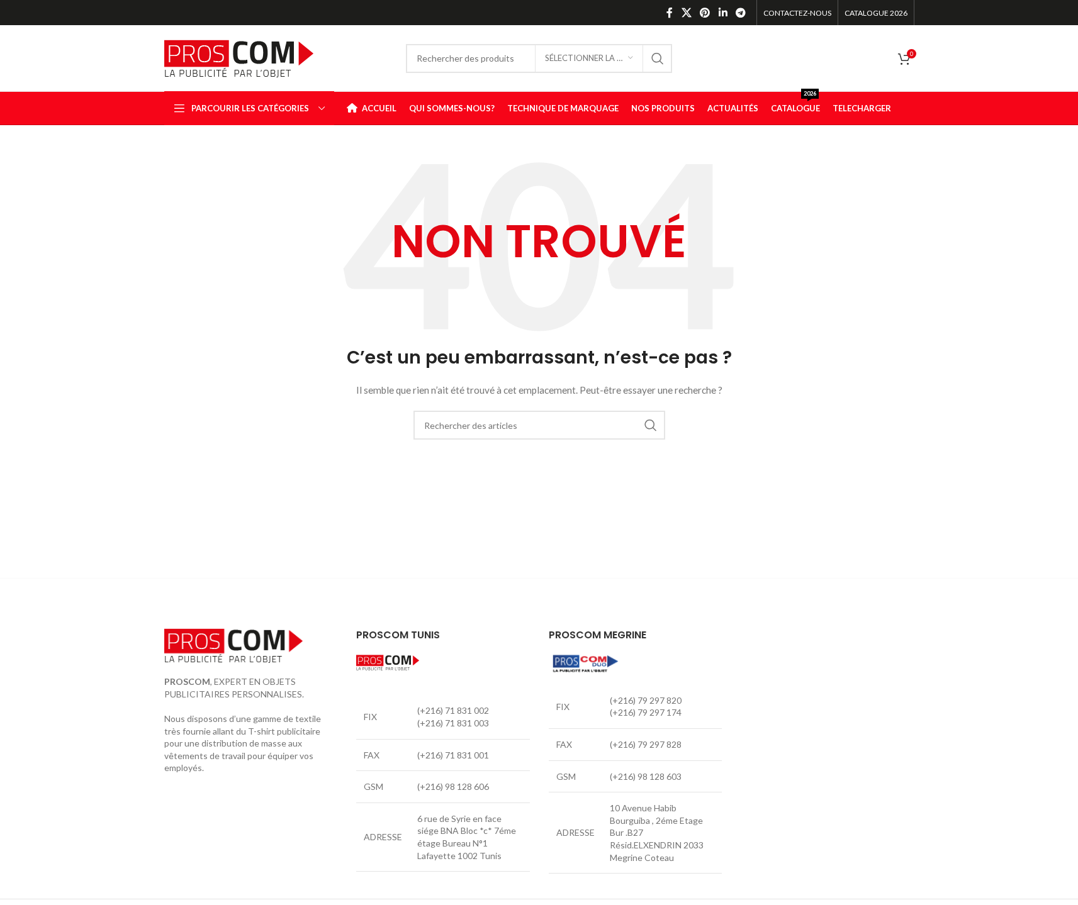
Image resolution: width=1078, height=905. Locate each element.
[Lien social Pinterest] (705, 12)
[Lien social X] (686, 12)
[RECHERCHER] (657, 58)
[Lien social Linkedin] (722, 12)
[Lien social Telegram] (740, 12)
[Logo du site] (238, 57)
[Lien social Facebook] (669, 12)
